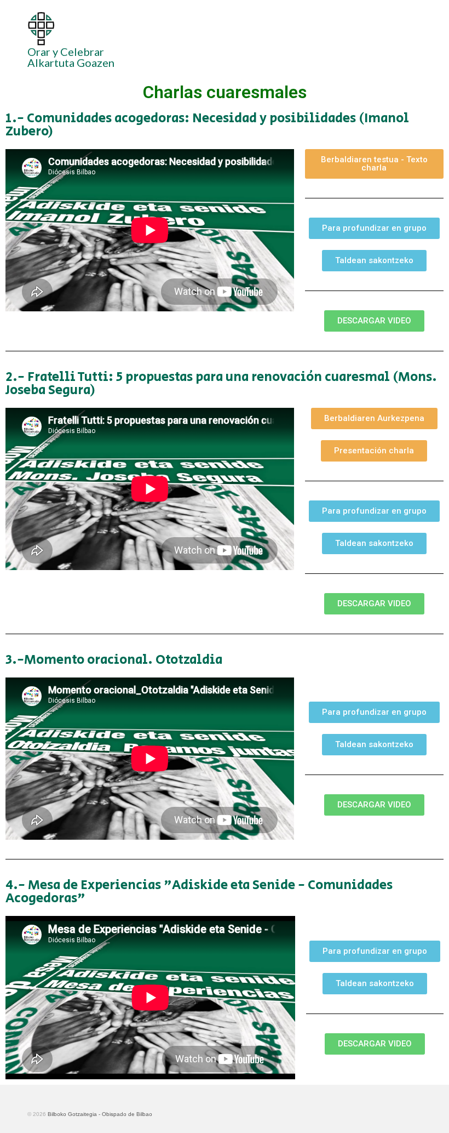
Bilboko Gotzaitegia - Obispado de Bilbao (100, 1114)
